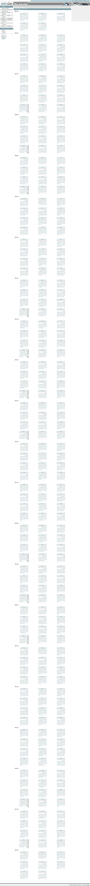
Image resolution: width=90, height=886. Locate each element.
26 (26, 28)
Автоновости (4, 32)
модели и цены (10, 9)
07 (27, 15)
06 (26, 15)
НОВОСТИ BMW (18, 9)
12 (25, 16)
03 (57, 16)
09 (21, 16)
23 (43, 28)
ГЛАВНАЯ (3, 6)
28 (20, 29)
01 (20, 15)
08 (20, 16)
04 (58, 16)
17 (21, 39)
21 (27, 17)
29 (21, 29)
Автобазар (3, 30)
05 (25, 15)
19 (25, 17)
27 (27, 28)
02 (21, 15)
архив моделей (4, 19)
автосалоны (3, 9)
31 (57, 21)
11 (58, 17)
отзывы (3, 20)
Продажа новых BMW (5, 8)
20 (26, 17)
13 (26, 16)
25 (25, 28)
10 (57, 17)
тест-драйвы (9, 19)
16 (21, 17)
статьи (3, 15)
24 (21, 40)
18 (25, 27)
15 (20, 17)
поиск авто (3, 12)
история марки (10, 18)
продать (9, 12)
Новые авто (4, 31)
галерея (9, 15)
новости (3, 18)
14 (27, 16)
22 (21, 28)
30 (43, 29)
